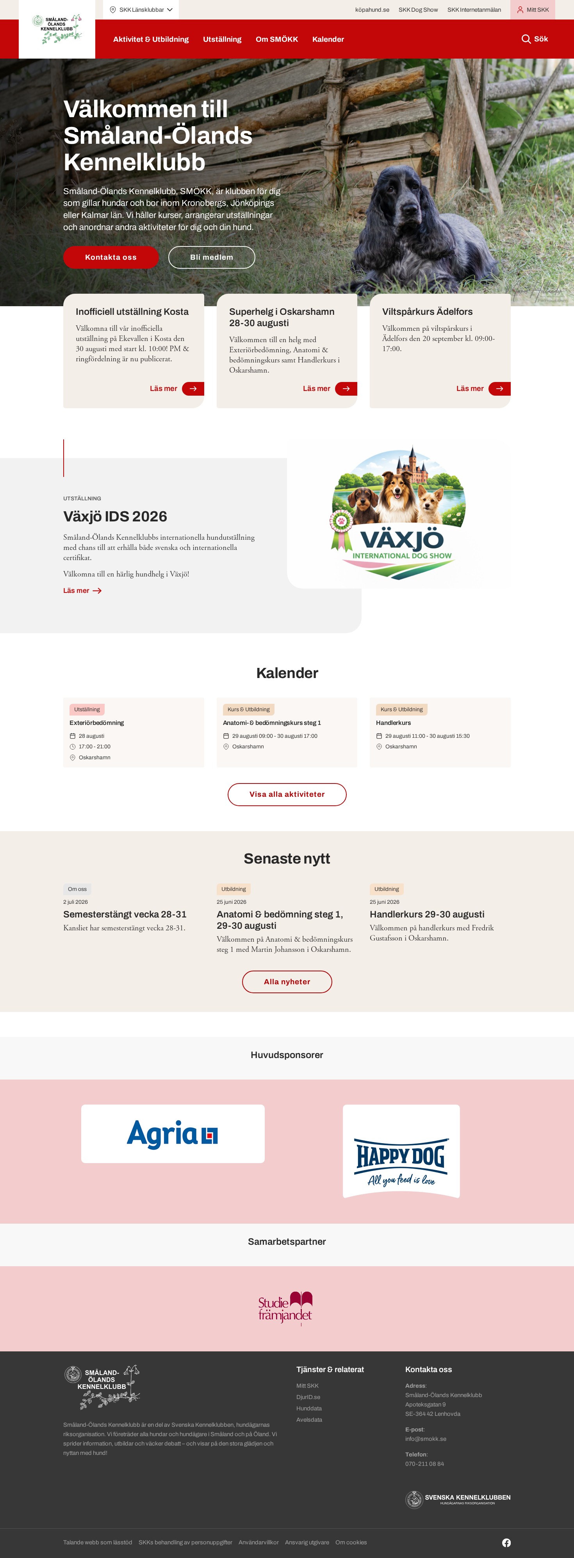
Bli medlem (212, 257)
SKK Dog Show (418, 10)
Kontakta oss (111, 257)
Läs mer (77, 590)
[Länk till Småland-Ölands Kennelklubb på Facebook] (506, 1543)
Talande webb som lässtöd (97, 1542)
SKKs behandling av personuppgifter (185, 1542)
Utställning (222, 39)
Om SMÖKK (277, 39)
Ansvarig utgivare (307, 1542)
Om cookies (351, 1542)
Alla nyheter (287, 982)
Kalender (328, 39)
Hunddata (309, 1408)
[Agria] (173, 1134)
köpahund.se (372, 10)
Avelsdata (309, 1420)
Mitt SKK (307, 1386)
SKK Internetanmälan (474, 10)
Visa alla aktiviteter (287, 794)
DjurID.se (308, 1397)
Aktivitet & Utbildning (151, 39)
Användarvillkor (259, 1542)
